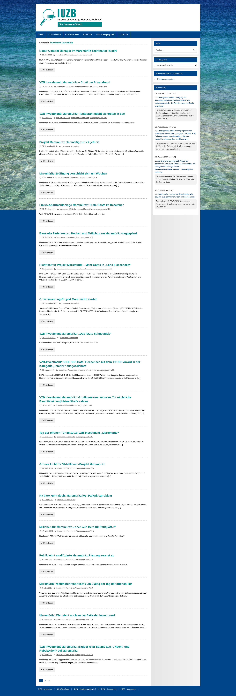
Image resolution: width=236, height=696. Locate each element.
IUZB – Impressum (128, 689)
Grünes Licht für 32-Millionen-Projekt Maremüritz (72, 464)
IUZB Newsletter (72, 35)
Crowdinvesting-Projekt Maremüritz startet (68, 299)
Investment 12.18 (63, 86)
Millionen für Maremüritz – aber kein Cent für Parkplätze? (77, 527)
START (41, 35)
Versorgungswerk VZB (83, 55)
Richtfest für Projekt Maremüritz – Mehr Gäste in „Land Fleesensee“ (85, 264)
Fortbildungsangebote (166, 79)
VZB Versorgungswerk (105, 35)
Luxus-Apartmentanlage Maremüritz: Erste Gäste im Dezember (81, 205)
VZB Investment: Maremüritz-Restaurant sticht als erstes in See (82, 113)
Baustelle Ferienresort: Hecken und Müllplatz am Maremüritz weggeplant (88, 233)
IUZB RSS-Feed (63, 689)
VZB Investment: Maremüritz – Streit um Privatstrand (74, 82)
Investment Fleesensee (66, 269)
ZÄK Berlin (123, 35)
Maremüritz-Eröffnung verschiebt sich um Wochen (73, 173)
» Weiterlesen (47, 70)
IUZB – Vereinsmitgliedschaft (85, 689)
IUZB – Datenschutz (108, 689)
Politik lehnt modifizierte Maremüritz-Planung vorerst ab (76, 555)
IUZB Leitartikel (54, 35)
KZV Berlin (87, 35)
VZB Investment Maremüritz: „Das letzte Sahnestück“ (75, 333)
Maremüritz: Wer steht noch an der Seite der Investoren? (77, 615)
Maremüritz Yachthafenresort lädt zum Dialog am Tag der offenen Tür (85, 583)
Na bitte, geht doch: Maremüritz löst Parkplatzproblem (75, 495)
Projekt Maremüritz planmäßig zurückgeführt (69, 142)
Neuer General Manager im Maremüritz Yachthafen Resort (78, 50)
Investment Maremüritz (65, 55)
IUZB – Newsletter (45, 689)
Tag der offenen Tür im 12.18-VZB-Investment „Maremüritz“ (79, 432)
